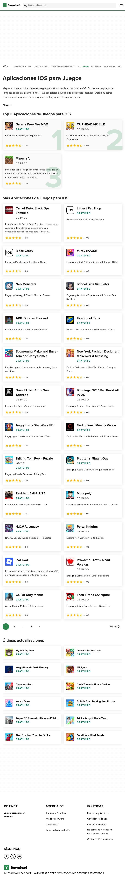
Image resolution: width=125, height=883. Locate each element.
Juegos (85, 66)
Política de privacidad (97, 813)
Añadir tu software (55, 818)
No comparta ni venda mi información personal (99, 831)
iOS (4, 66)
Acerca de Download (56, 813)
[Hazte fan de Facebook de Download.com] (6, 856)
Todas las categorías (22, 66)
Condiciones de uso (97, 818)
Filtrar (6, 105)
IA (79, 66)
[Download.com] (11, 5)
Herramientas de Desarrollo (63, 66)
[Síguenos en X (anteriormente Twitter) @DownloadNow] (13, 856)
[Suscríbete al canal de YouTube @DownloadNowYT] (19, 856)
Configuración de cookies (100, 839)
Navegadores (109, 66)
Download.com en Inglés (58, 830)
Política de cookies (96, 824)
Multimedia (96, 66)
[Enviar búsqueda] (25, 5)
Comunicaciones (41, 66)
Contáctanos (52, 824)
